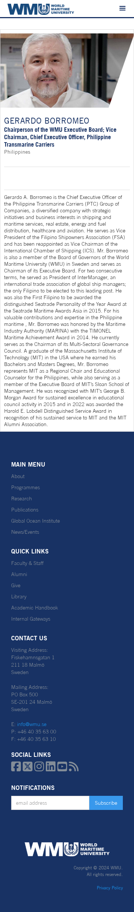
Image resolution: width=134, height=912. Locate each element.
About (18, 476)
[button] (122, 8)
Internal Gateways (30, 619)
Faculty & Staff (27, 563)
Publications (24, 510)
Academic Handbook (34, 608)
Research (21, 498)
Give (15, 585)
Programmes (25, 487)
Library (18, 596)
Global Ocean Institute (35, 521)
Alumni (19, 574)
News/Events (25, 532)
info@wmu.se (32, 724)
